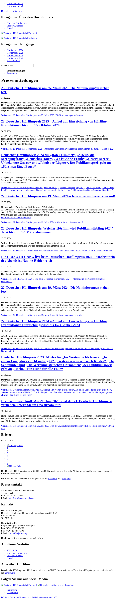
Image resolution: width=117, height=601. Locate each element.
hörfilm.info (10, 573)
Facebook (52, 478)
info (10, 498)
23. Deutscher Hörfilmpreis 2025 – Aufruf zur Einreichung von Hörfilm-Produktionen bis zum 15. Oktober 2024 (54, 123)
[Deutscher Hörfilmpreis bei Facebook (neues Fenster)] (19, 585)
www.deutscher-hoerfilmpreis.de (16, 217)
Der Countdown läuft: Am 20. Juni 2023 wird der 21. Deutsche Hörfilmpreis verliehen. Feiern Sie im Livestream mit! (56, 403)
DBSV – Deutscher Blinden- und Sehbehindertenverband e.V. (29, 597)
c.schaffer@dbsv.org (18, 533)
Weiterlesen (42, 115)
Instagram (66, 478)
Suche (4, 65)
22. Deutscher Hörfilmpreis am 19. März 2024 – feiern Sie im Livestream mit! (58, 196)
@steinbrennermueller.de (23, 498)
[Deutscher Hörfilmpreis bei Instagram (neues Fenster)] (56, 585)
